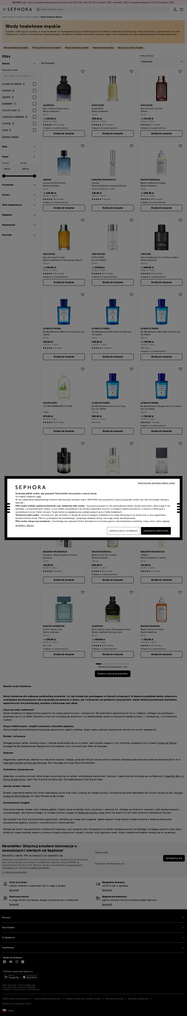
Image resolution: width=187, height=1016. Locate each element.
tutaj (39, 496)
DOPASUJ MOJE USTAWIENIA (123, 531)
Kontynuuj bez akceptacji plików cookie (156, 483)
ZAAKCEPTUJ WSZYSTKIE (155, 531)
